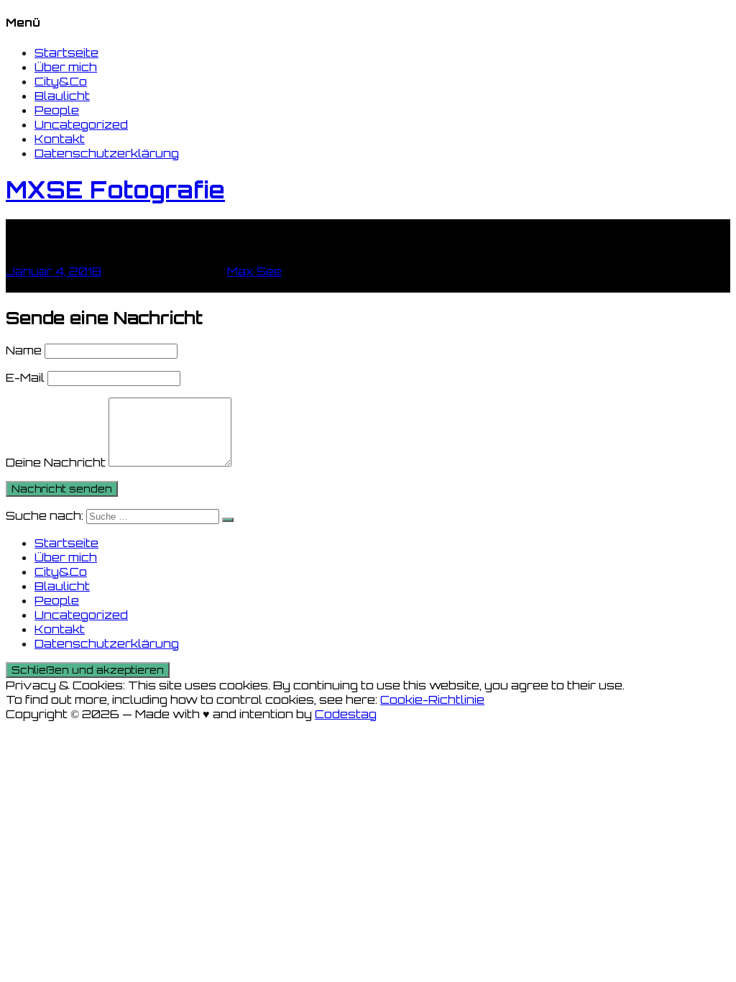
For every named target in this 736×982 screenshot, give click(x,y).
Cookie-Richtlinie (432, 699)
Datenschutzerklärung (106, 153)
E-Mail (25, 377)
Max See (254, 271)
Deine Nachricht (56, 462)
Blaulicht (62, 95)
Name (24, 350)
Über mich (65, 67)
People (56, 110)
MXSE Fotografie (115, 189)
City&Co (60, 81)
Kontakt (59, 139)
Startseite (66, 52)
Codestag (346, 714)
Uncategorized (81, 124)
